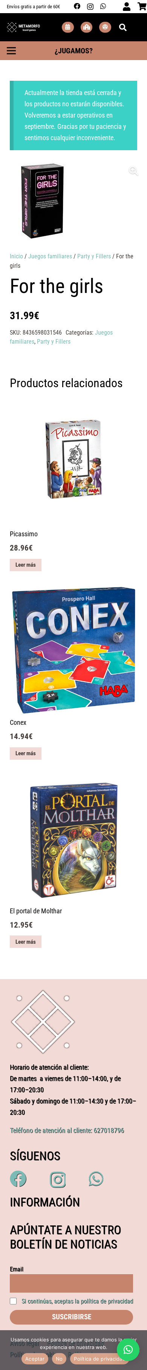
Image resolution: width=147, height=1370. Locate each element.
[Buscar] (123, 27)
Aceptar (34, 1359)
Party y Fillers (94, 256)
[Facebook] (77, 6)
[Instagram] (90, 6)
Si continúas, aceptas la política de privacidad (77, 1301)
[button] (134, 171)
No (59, 1359)
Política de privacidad (100, 1359)
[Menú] (11, 50)
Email (16, 1269)
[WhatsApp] (103, 6)
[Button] (68, 27)
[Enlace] (23, 27)
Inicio (16, 256)
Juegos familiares (50, 256)
